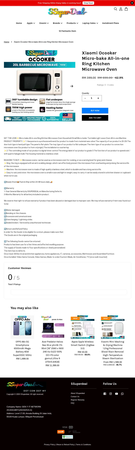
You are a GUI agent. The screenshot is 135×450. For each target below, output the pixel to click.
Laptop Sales (89, 23)
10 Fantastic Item (67, 31)
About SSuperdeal (78, 393)
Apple (30, 23)
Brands (56, 23)
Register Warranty (78, 400)
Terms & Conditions (83, 445)
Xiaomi (42, 23)
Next (71, 86)
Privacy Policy (49, 445)
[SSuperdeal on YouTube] (116, 395)
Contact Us (75, 397)
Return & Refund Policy (65, 445)
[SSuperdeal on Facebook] (105, 395)
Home (19, 23)
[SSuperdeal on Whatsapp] (122, 395)
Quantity (85, 93)
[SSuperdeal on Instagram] (110, 395)
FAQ (72, 403)
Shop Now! (88, 3)
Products (71, 23)
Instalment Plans (110, 23)
